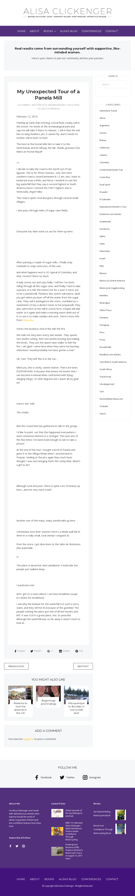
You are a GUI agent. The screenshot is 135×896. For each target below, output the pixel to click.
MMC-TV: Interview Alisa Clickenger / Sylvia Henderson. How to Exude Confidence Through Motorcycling (74, 831)
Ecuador (104, 191)
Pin (81, 651)
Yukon (103, 413)
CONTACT (112, 31)
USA (102, 391)
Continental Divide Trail (111, 169)
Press (102, 339)
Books (48, 31)
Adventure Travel (108, 110)
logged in (28, 739)
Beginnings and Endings (48, 702)
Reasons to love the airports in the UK (20, 708)
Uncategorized (107, 384)
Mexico (103, 273)
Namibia (104, 295)
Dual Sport (105, 184)
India (102, 243)
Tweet (38, 651)
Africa (102, 118)
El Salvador (105, 199)
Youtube (104, 406)
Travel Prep (105, 376)
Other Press (106, 310)
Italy (102, 265)
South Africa (106, 369)
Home (21, 31)
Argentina (104, 125)
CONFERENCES (91, 31)
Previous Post (16, 666)
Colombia (23, 104)
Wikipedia (28, 320)
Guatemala (105, 221)
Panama (104, 317)
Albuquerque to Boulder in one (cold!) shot (76, 708)
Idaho (102, 236)
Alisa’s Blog (69, 31)
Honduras (105, 228)
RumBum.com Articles (110, 354)
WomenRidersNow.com (111, 398)
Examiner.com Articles (110, 214)
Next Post (83, 666)
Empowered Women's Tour (113, 206)
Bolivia (103, 140)
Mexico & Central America (112, 280)
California (104, 147)
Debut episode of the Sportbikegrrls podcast (74, 813)
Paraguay (104, 324)
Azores (103, 132)
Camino (103, 155)
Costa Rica (105, 177)
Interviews (105, 251)
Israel (102, 258)
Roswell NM (105, 347)
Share (21, 651)
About (34, 31)
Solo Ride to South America (113, 361)
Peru (102, 332)
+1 (52, 651)
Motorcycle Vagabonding (48, 104)
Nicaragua (105, 302)
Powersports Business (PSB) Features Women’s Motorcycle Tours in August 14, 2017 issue (74, 851)
